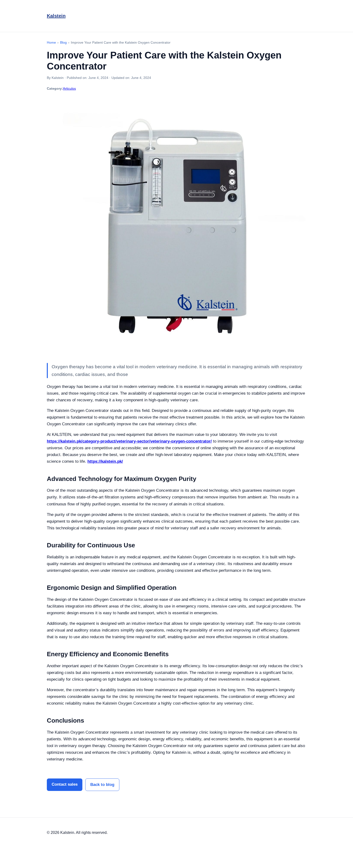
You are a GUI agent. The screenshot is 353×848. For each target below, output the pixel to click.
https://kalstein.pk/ (105, 461)
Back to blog (102, 784)
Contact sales (65, 784)
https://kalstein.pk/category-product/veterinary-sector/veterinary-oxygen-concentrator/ (129, 441)
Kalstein (56, 15)
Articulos (69, 88)
